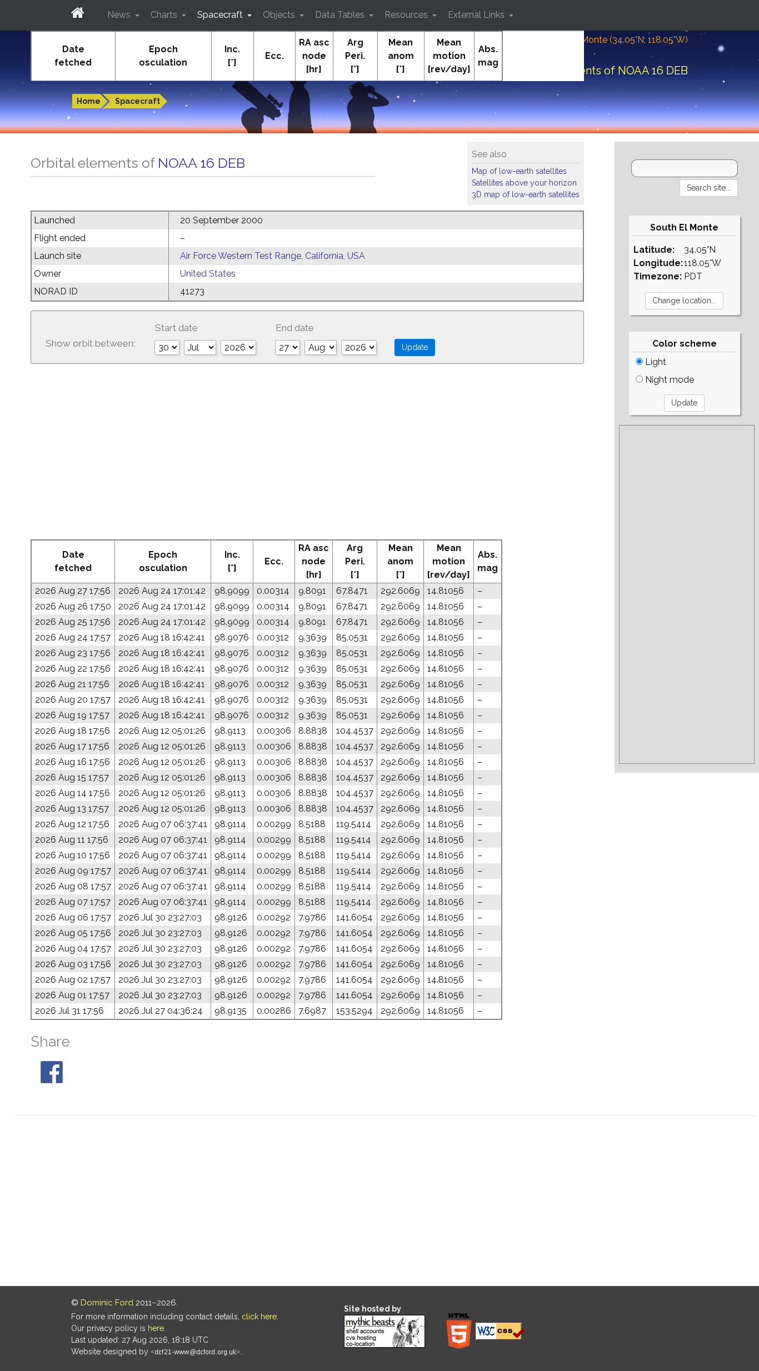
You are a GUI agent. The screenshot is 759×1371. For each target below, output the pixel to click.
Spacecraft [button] (221, 14)
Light (654, 362)
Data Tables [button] (341, 14)
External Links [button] (477, 14)
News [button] (120, 14)
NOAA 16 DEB (201, 162)
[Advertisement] (307, 456)
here (156, 1328)
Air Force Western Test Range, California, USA (272, 256)
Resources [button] (407, 14)
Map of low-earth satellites (519, 171)
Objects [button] (280, 14)
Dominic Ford (107, 1303)
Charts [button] (165, 14)
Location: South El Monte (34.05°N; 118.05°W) (595, 39)
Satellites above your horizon (524, 182)
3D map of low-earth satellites (526, 194)
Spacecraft (137, 101)
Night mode (668, 379)
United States (208, 273)
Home (89, 101)
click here (259, 1316)
